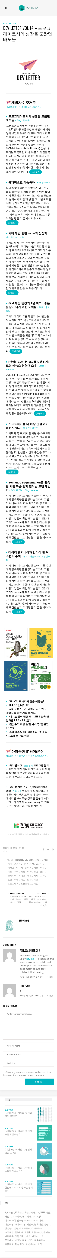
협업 (39, 1244)
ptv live (30, 958)
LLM (37, 1212)
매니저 (39, 1220)
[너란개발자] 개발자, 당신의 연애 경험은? (18, 1114)
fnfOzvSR (25, 986)
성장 (16, 1228)
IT (16, 1212)
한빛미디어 (30, 1244)
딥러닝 (20, 1220)
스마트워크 (36, 1228)
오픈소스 (35, 1232)
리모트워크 (29, 1220)
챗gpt (22, 1236)
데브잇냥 (36, 1216)
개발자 (8, 1216)
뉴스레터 (16, 1216)
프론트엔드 (39, 1240)
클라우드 (9, 1240)
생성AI (47, 1224)
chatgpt (10, 1212)
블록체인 (38, 1224)
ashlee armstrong (30, 950)
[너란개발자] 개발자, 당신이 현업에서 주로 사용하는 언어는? (19, 1187)
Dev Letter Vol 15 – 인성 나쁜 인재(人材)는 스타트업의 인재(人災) (38, 901)
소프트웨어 (24, 1228)
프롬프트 (9, 1244)
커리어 (35, 1236)
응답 (51, 977)
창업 (17, 1236)
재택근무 (9, 1236)
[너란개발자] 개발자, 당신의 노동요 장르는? (18, 1132)
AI (5, 1212)
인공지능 (45, 1232)
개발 (48, 1212)
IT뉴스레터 (30, 1212)
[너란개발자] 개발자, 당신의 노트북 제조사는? (18, 1169)
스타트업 (9, 1232)
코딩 (41, 1236)
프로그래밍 (27, 1240)
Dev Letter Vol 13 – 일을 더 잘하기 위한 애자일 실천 (19, 899)
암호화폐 (19, 1232)
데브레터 (26, 1216)
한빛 (22, 1244)
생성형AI (9, 1228)
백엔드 (30, 1224)
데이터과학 (10, 1220)
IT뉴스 (21, 1212)
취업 (28, 1236)
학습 (17, 1244)
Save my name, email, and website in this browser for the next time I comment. (27, 1073)
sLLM (42, 1212)
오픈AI (27, 1232)
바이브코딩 (20, 1224)
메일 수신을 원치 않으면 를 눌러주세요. (29, 834)
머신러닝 (9, 1224)
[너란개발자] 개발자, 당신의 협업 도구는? (18, 1151)
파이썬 (18, 1240)
